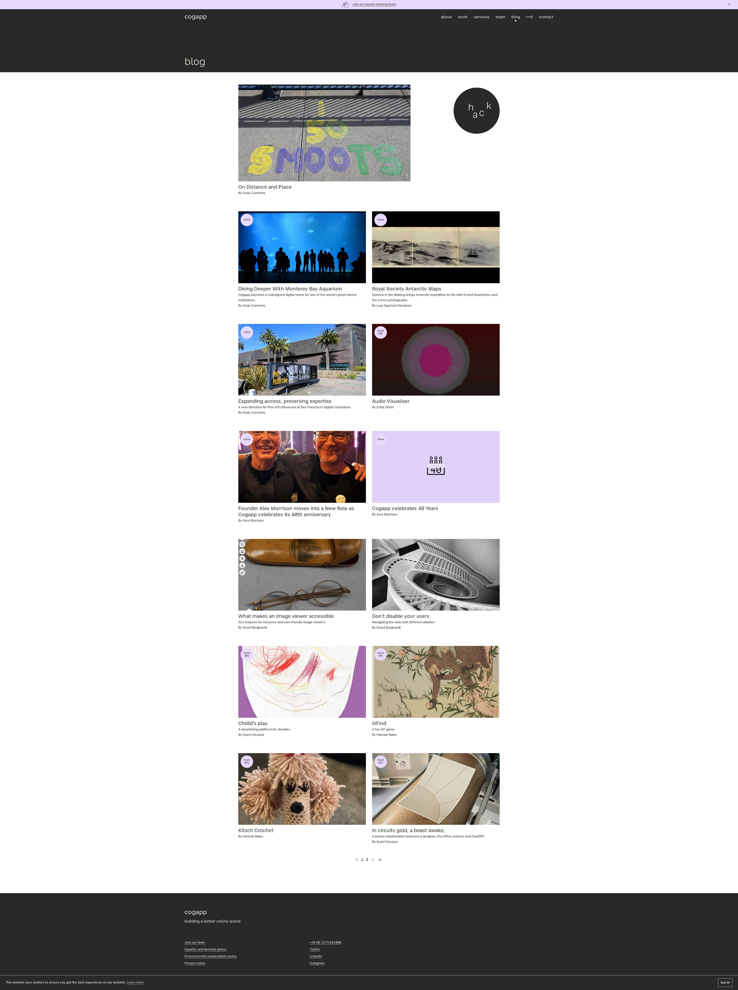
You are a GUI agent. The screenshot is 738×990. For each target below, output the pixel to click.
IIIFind (379, 723)
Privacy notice (194, 963)
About (446, 17)
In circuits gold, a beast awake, (408, 830)
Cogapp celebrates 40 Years (405, 508)
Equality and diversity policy (205, 949)
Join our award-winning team (374, 4)
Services (481, 17)
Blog (515, 17)
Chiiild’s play (253, 723)
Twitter (315, 949)
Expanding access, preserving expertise (285, 401)
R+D (529, 17)
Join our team (194, 942)
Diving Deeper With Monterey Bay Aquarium (290, 289)
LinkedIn (316, 956)
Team (500, 17)
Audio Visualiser (391, 401)
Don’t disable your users (400, 616)
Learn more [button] (135, 982)
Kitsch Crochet (255, 830)
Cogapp (195, 17)
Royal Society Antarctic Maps (406, 289)
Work (463, 17)
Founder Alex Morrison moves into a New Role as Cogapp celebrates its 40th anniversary (296, 512)
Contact (546, 17)
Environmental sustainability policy (210, 956)
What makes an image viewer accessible (286, 616)
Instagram (317, 963)
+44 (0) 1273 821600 (325, 942)
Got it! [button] (725, 982)
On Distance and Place (265, 187)
